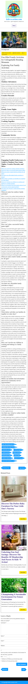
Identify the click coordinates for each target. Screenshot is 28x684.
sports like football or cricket (9, 460)
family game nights (6, 455)
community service (6, 450)
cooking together (18, 450)
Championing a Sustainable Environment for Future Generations (13, 596)
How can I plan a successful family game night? (13, 170)
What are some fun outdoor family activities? (12, 168)
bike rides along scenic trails (8, 444)
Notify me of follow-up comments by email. (12, 659)
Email (2, 640)
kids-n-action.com (14, 19)
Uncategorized (5, 49)
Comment (3, 622)
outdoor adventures (7, 458)
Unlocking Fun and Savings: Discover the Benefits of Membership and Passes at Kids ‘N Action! (12, 557)
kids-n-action (17, 53)
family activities (16, 452)
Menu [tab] (14, 25)
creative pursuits (6, 452)
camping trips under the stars (9, 447)
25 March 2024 (7, 53)
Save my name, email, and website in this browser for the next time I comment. (13, 653)
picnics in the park (19, 458)
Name (2, 636)
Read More (24, 519)
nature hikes (17, 455)
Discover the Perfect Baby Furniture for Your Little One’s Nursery (13, 506)
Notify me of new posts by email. (9, 661)
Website (3, 645)
